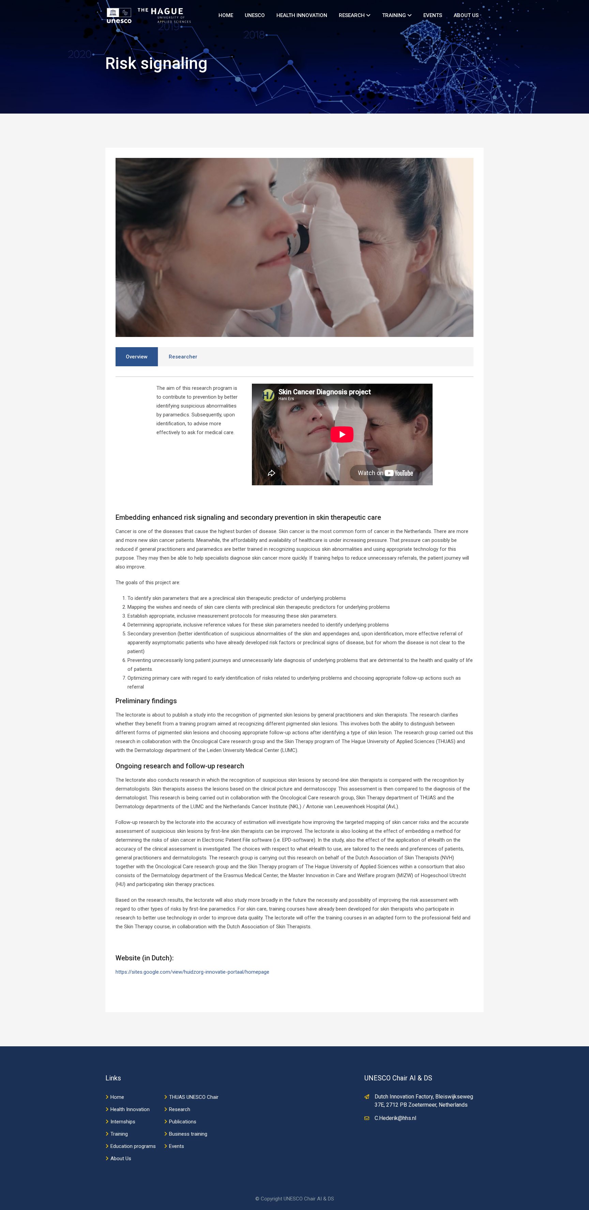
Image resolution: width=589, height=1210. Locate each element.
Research (352, 15)
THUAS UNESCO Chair (193, 1097)
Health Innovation (301, 15)
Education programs (133, 1146)
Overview (137, 357)
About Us (466, 15)
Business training (188, 1134)
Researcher (183, 357)
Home (225, 15)
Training (394, 15)
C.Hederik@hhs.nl (395, 1118)
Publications (182, 1122)
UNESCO (255, 15)
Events (432, 15)
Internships (122, 1122)
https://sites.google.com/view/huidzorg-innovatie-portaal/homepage (192, 972)
